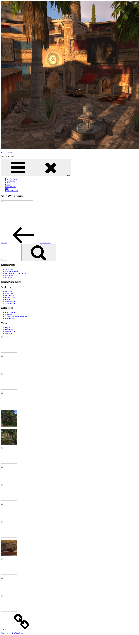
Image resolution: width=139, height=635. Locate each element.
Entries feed (9, 329)
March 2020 (9, 295)
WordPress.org (10, 333)
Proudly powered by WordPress (12, 633)
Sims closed (9, 269)
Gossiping (8, 277)
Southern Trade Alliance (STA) (16, 316)
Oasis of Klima (10, 187)
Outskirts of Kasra (11, 271)
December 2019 (10, 299)
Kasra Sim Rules (11, 179)
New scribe (9, 275)
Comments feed (10, 331)
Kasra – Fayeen (6, 152)
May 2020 (8, 291)
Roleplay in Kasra (11, 183)
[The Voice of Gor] (21, 629)
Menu (68, 175)
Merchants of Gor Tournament (15, 273)
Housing (8, 185)
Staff (6, 189)
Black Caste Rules (11, 191)
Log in (7, 327)
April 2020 (9, 293)
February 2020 (10, 297)
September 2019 (10, 303)
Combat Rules (10, 181)
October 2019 (10, 301)
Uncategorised (10, 318)
